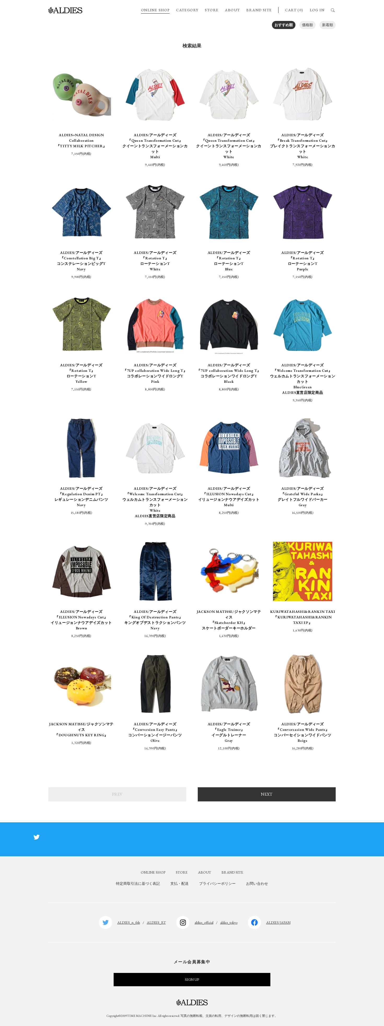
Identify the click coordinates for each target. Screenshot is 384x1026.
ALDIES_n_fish (128, 922)
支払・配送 (179, 883)
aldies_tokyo (228, 922)
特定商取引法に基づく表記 (138, 883)
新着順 (327, 24)
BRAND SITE (259, 10)
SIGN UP (192, 979)
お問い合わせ (257, 883)
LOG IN (317, 10)
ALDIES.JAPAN (278, 922)
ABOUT (232, 10)
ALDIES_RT (156, 922)
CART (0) (294, 10)
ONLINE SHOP (155, 10)
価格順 (307, 24)
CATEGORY (187, 10)
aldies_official (204, 922)
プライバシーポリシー (217, 883)
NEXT (266, 794)
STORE (211, 10)
